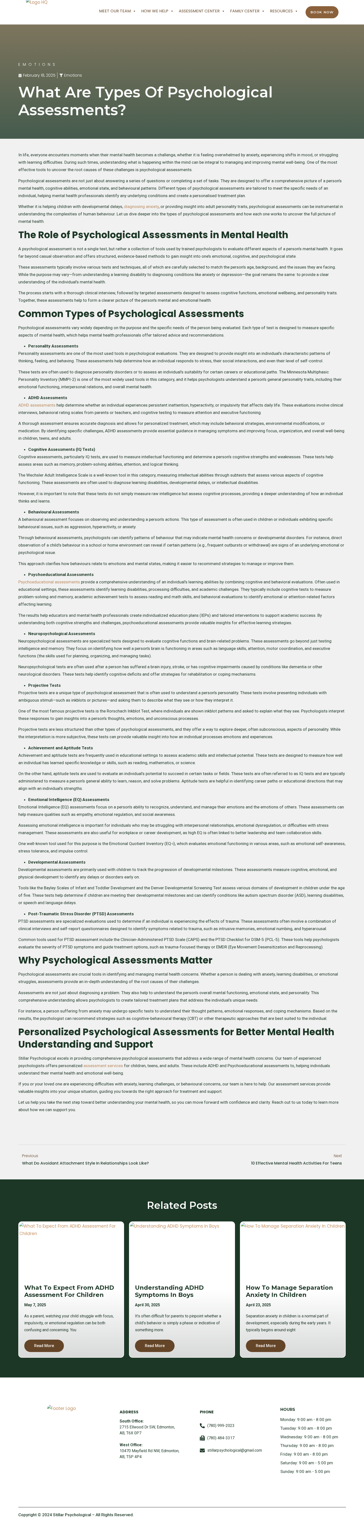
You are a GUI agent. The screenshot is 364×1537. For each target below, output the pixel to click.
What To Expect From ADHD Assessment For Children (69, 1291)
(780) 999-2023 (220, 1425)
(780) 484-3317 (220, 1438)
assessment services (103, 1065)
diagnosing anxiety (141, 206)
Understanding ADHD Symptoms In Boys (169, 1291)
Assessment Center (199, 11)
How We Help (154, 11)
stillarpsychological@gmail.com (234, 1450)
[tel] (202, 1425)
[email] (202, 1450)
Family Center (245, 11)
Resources (281, 11)
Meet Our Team (115, 11)
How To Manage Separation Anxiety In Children (289, 1291)
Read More (44, 1345)
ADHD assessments (36, 405)
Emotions (73, 75)
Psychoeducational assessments (49, 581)
